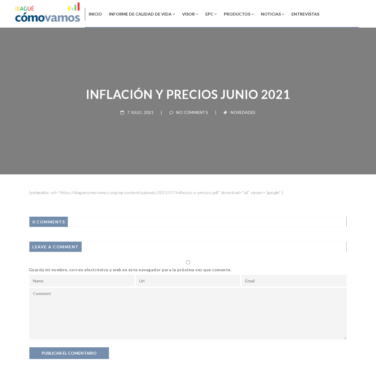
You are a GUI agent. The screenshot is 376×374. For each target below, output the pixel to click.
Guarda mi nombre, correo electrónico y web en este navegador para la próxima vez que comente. (130, 269)
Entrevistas (305, 13)
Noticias (271, 13)
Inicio (95, 13)
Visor (188, 13)
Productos (237, 13)
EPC (209, 13)
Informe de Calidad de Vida (140, 13)
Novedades (243, 112)
